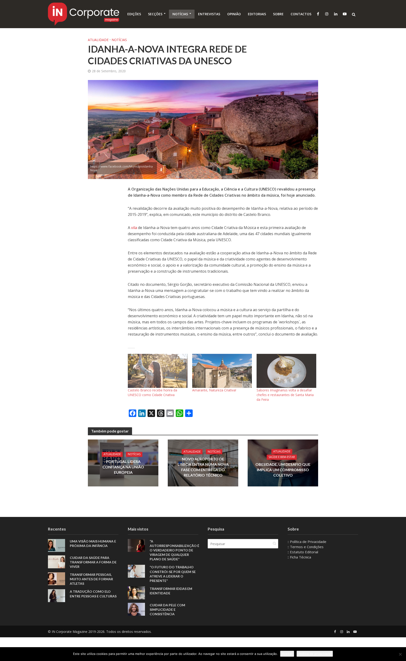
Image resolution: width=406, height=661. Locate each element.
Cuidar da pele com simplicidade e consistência (167, 609)
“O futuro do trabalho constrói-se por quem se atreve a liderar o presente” (173, 573)
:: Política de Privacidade (307, 541)
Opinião (234, 14)
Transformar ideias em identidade (171, 591)
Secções (155, 14)
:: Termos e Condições (306, 546)
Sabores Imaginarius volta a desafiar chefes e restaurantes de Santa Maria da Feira (285, 395)
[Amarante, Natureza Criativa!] (222, 371)
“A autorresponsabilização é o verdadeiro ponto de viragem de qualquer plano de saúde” (174, 550)
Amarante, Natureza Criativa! (214, 390)
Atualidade (98, 40)
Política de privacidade (314, 654)
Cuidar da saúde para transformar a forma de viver (93, 562)
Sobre (278, 14)
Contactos (301, 14)
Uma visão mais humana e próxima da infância (93, 543)
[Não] (400, 654)
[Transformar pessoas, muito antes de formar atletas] (56, 578)
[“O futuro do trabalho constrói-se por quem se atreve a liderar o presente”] (136, 571)
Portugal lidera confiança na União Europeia (123, 466)
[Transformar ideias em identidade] (136, 592)
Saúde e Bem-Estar (282, 457)
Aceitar (287, 654)
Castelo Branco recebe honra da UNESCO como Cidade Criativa (152, 392)
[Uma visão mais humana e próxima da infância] (56, 545)
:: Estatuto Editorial (303, 552)
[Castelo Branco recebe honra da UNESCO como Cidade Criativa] (157, 371)
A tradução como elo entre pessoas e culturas (93, 593)
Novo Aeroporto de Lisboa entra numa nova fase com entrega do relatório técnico (203, 466)
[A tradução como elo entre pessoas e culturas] (56, 595)
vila (134, 227)
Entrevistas (209, 14)
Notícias (180, 14)
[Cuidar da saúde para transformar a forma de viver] (56, 561)
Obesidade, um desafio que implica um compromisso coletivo (282, 469)
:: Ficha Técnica (299, 557)
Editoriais (257, 14)
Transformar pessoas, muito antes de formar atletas (91, 579)
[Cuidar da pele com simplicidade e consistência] (136, 608)
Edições (134, 14)
